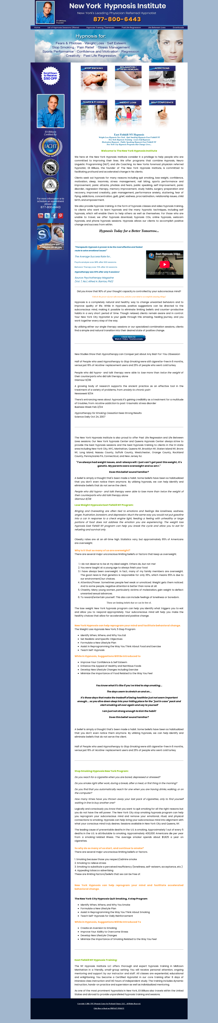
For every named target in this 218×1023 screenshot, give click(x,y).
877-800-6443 (51, 207)
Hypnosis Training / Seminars (100, 27)
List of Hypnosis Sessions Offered (63, 27)
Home (37, 27)
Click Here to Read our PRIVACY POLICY (109, 1008)
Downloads (178, 27)
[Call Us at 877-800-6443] (109, 12)
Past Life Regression (131, 27)
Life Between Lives (157, 27)
